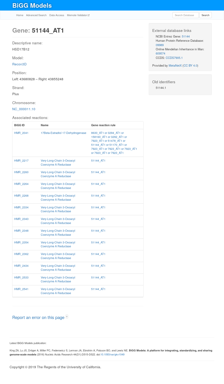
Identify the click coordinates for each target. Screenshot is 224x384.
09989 (160, 45)
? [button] (66, 316)
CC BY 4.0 (190, 65)
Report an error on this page (39, 317)
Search (205, 15)
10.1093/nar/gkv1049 (112, 354)
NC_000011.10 (23, 108)
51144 (186, 36)
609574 (160, 53)
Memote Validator (77, 15)
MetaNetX (175, 65)
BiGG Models (32, 5)
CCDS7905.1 (174, 57)
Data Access (56, 15)
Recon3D (19, 64)
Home (19, 15)
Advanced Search (36, 15)
